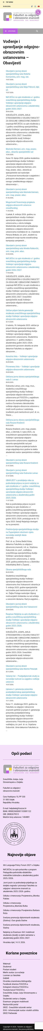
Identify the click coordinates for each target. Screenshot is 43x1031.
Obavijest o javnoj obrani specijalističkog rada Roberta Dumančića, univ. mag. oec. (18, 74)
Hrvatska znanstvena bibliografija (17, 981)
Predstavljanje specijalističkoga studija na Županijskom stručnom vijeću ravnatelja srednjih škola (22, 532)
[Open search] (37, 31)
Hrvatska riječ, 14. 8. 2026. (14, 942)
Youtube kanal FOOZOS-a (13, 990)
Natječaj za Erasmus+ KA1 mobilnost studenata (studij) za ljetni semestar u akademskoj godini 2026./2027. (19, 935)
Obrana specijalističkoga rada (18, 569)
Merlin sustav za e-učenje (13, 972)
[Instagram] (35, 6)
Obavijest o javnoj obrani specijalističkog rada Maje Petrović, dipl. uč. (23, 87)
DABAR (6, 978)
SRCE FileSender (10, 1013)
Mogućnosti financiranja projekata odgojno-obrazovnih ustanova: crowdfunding (20, 205)
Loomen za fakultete (11, 975)
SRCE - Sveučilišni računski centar (17, 1007)
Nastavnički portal (10, 1004)
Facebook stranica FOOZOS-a (15, 984)
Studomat (7, 966)
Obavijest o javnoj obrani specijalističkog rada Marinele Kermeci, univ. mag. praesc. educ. (22, 192)
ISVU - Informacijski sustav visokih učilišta (21, 1010)
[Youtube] (38, 6)
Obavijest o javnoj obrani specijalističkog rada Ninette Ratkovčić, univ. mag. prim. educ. (22, 248)
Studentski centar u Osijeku (14, 999)
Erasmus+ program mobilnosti (16, 1001)
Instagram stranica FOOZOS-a (15, 987)
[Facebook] (31, 6)
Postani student (9, 969)
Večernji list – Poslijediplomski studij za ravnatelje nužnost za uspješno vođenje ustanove (22, 679)
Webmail (6, 964)
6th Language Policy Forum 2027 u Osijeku (21, 865)
